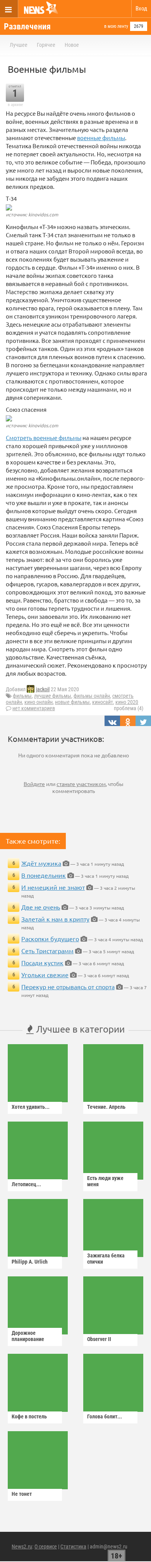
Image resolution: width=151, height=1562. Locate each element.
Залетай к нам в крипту (55, 919)
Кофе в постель (29, 1416)
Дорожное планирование (28, 1336)
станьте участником (81, 783)
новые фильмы (72, 702)
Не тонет (22, 1494)
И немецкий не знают (53, 887)
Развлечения (27, 26)
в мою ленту (116, 26)
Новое (72, 45)
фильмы (22, 696)
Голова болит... (104, 1416)
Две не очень (40, 907)
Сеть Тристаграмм (47, 950)
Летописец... (26, 1184)
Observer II (99, 1339)
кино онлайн (38, 702)
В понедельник (43, 875)
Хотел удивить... (31, 1107)
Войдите (34, 783)
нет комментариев (33, 708)
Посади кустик (42, 962)
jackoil (43, 689)
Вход (141, 8)
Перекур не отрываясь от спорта (68, 986)
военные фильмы (101, 137)
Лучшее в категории (79, 1028)
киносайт (102, 702)
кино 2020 (126, 702)
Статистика (73, 1546)
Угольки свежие (45, 974)
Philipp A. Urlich (30, 1262)
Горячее (46, 45)
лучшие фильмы (52, 696)
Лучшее (18, 45)
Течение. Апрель (106, 1107)
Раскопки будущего (50, 938)
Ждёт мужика (41, 863)
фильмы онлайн (92, 696)
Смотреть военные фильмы (43, 437)
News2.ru (22, 1546)
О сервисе (45, 1546)
